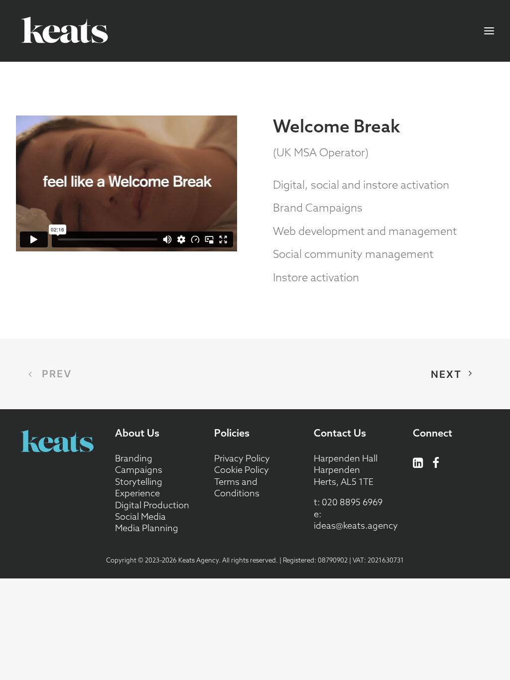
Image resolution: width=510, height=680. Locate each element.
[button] (418, 464)
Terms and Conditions (236, 487)
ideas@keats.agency (356, 525)
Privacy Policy (242, 458)
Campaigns (138, 469)
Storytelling (138, 481)
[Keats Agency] (64, 30)
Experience (137, 493)
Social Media (140, 516)
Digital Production (152, 505)
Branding (133, 458)
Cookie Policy (241, 469)
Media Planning (146, 528)
